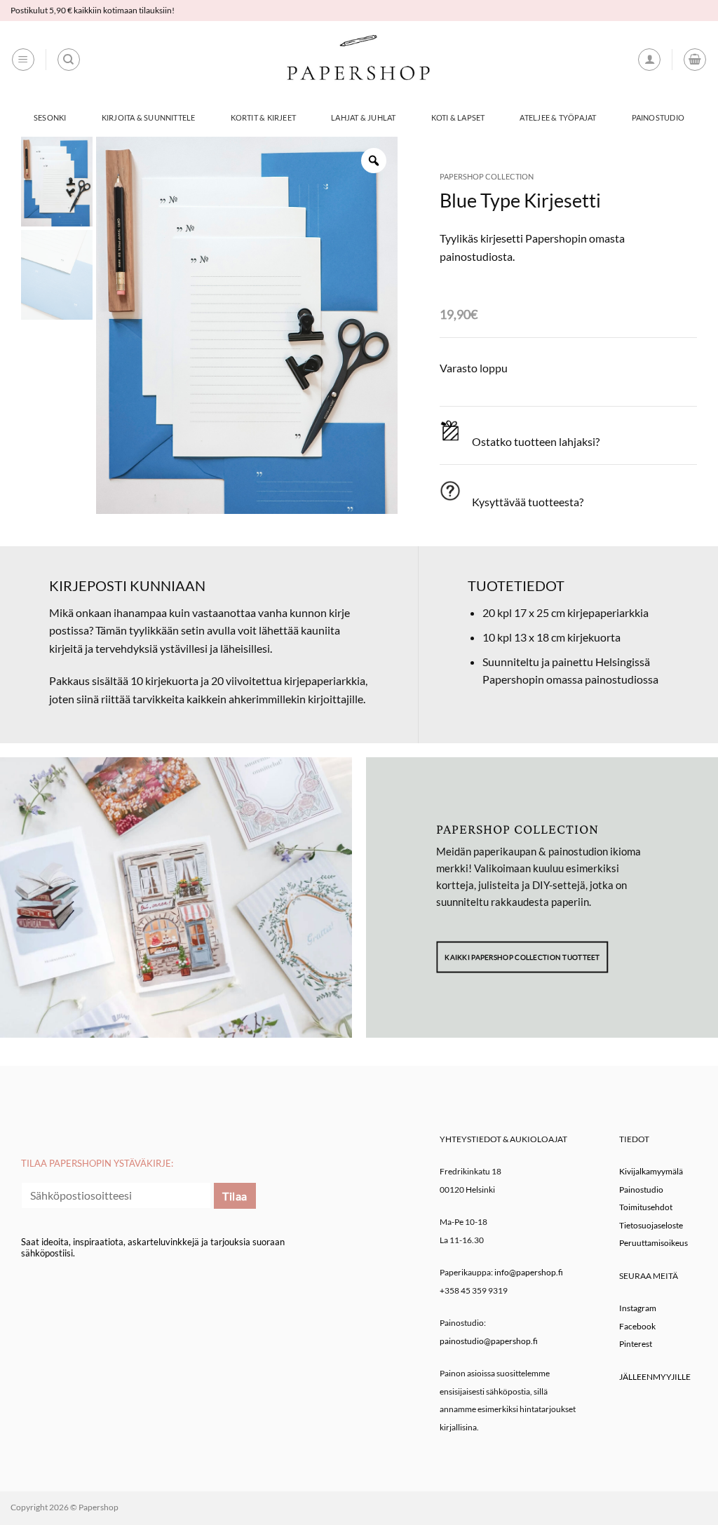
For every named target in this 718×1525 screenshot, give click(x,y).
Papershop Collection (487, 176)
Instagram (637, 1308)
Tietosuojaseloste (651, 1225)
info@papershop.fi (528, 1272)
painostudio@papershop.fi (489, 1341)
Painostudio (658, 117)
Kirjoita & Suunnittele (149, 117)
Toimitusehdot (645, 1207)
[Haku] (68, 59)
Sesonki (50, 117)
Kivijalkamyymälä (651, 1171)
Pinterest (635, 1343)
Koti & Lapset (458, 117)
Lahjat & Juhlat (363, 117)
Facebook (637, 1326)
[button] (23, 59)
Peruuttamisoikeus (653, 1243)
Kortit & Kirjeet (264, 117)
